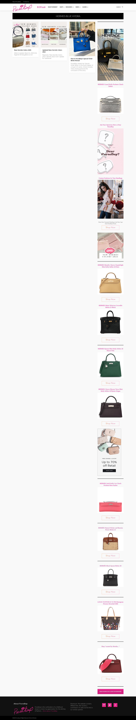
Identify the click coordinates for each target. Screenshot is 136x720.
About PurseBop (17, 2)
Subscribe (95, 717)
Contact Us (26, 2)
